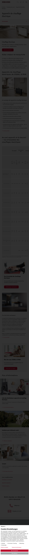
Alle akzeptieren (14, 550)
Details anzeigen (4, 547)
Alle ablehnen (14, 553)
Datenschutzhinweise (16, 547)
